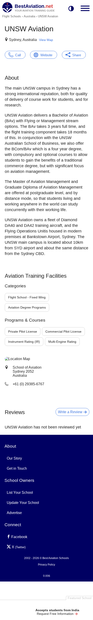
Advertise (14, 513)
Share (76, 55)
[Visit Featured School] (57, 605)
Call (18, 55)
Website (46, 55)
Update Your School (23, 503)
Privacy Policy (46, 564)
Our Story (14, 458)
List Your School (20, 492)
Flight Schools (11, 16)
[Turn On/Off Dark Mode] (71, 9)
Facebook (18, 537)
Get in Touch (17, 468)
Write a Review (70, 412)
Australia (29, 16)
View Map (46, 40)
